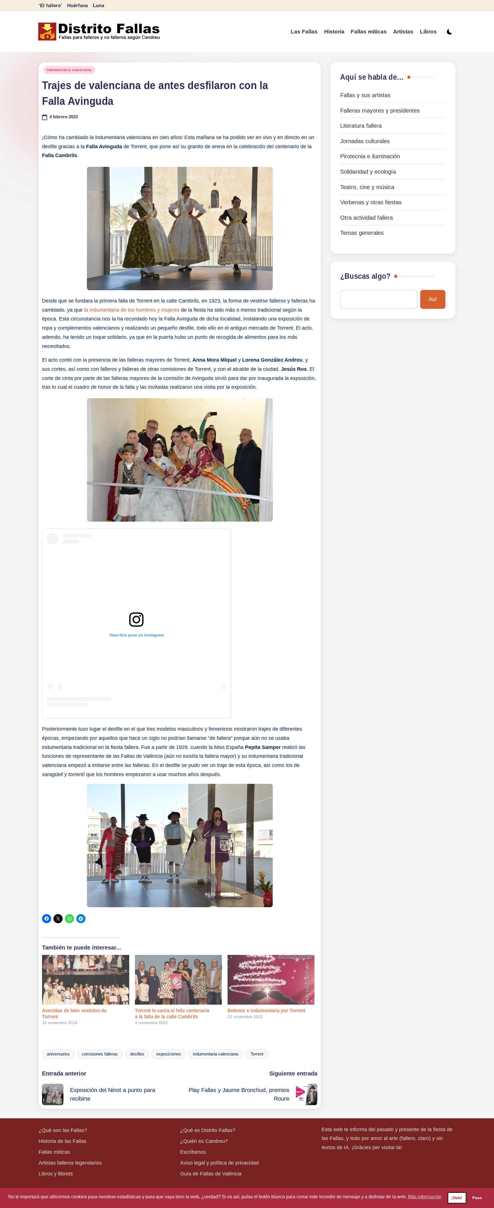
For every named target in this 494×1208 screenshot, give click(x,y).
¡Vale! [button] (456, 1197)
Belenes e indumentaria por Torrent (267, 1010)
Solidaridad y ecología (368, 172)
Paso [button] (477, 1197)
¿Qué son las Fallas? (63, 1130)
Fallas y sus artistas (365, 95)
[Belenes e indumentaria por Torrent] (271, 980)
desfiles (137, 1054)
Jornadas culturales (365, 141)
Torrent (256, 1054)
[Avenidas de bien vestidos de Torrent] (85, 980)
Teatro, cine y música (367, 187)
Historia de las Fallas (62, 1141)
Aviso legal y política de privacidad (219, 1163)
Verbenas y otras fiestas (371, 202)
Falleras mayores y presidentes (380, 110)
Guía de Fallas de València (211, 1174)
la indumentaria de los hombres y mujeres (132, 310)
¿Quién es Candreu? (204, 1141)
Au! (433, 299)
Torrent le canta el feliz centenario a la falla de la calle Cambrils (172, 1013)
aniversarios (58, 1054)
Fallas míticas (54, 1152)
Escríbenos (193, 1152)
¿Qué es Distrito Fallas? (207, 1130)
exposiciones (168, 1054)
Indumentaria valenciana (69, 70)
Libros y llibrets (56, 1174)
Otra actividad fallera (366, 218)
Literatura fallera (361, 126)
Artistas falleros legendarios (70, 1163)
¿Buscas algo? (365, 276)
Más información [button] (424, 1196)
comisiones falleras (100, 1054)
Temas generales (362, 233)
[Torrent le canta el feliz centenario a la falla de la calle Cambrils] (178, 980)
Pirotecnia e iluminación (370, 156)
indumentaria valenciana (215, 1054)
